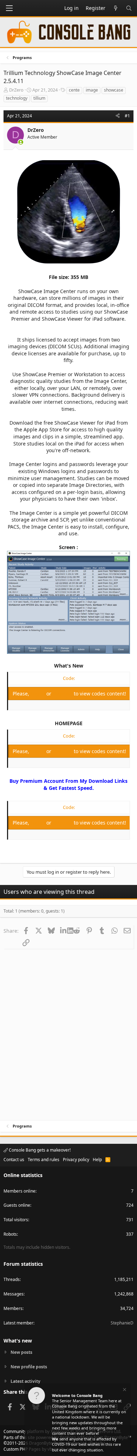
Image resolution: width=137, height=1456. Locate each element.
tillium (39, 98)
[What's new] (115, 8)
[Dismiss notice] (124, 1390)
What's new (18, 1340)
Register (63, 693)
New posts (21, 1352)
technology (16, 98)
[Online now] (21, 142)
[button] (9, 8)
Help (97, 1160)
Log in (38, 693)
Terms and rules (43, 1160)
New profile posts (29, 1367)
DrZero (16, 90)
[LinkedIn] (64, 931)
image (92, 90)
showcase (113, 90)
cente (74, 90)
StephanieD (122, 1323)
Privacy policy (76, 1160)
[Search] (129, 8)
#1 (127, 116)
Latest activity (25, 1381)
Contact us (14, 1160)
